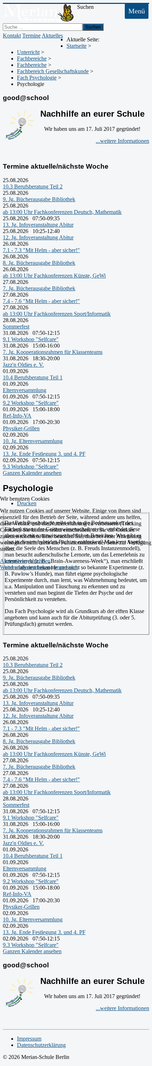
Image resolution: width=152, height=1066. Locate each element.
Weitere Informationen (25, 567)
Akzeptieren (13, 561)
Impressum (66, 567)
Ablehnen (39, 561)
